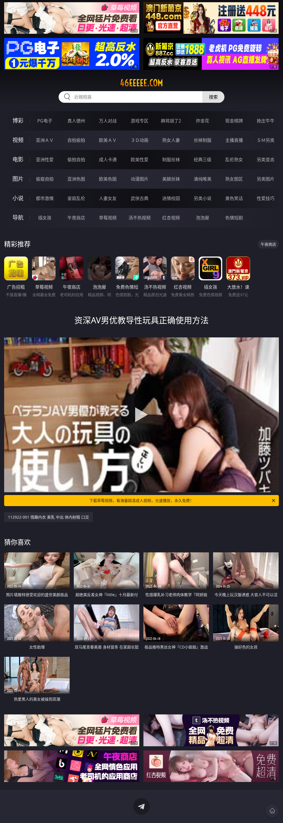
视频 (17, 140)
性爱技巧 (265, 198)
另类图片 (265, 179)
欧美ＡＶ (108, 140)
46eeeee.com (141, 82)
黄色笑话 (234, 198)
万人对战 (108, 121)
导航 (17, 217)
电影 (17, 159)
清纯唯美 (202, 179)
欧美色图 (108, 179)
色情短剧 (234, 218)
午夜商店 (76, 218)
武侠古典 (139, 198)
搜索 (213, 97)
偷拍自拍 (76, 160)
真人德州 (76, 121)
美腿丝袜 (171, 179)
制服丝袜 (171, 160)
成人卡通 (108, 160)
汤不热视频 (140, 218)
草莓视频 (108, 218)
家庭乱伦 (76, 198)
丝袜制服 (202, 140)
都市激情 (45, 198)
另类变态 (265, 160)
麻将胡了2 (171, 121)
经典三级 (202, 160)
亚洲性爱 (45, 160)
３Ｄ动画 (139, 140)
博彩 (17, 120)
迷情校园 (171, 198)
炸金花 (202, 121)
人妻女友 (108, 198)
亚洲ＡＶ (45, 140)
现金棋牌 (234, 121)
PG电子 (44, 121)
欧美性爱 (139, 160)
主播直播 (234, 140)
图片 (17, 179)
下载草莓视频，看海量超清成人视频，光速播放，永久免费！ (141, 500)
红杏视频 (171, 218)
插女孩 (44, 218)
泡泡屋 (202, 218)
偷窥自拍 (45, 179)
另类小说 (202, 198)
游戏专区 (139, 121)
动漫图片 (139, 179)
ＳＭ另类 (265, 140)
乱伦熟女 (234, 160)
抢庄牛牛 (265, 121)
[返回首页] (272, 810)
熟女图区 (234, 179)
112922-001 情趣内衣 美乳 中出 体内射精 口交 (48, 517)
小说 (17, 198)
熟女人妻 (171, 140)
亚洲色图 (76, 179)
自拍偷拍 (76, 140)
